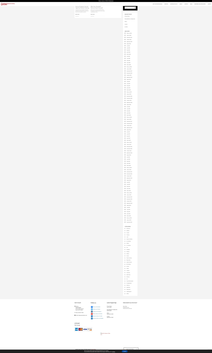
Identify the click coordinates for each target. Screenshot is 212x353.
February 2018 (129, 117)
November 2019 (129, 73)
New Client (125, 306)
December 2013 (129, 222)
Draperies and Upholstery (200, 3)
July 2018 (128, 106)
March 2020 (129, 64)
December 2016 (129, 146)
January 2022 (129, 35)
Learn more (77, 14)
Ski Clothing (128, 264)
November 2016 (129, 148)
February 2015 (129, 192)
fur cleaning (128, 245)
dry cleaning (128, 241)
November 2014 (129, 199)
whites (127, 293)
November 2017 (129, 123)
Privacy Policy (127, 16)
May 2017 (128, 136)
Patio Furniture (129, 257)
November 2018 (129, 98)
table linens (128, 274)
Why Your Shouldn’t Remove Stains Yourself (97, 7)
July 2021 (128, 45)
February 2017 (129, 142)
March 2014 (129, 215)
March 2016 (129, 165)
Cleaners (127, 234)
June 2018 (128, 108)
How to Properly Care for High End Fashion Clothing (82, 7)
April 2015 (128, 188)
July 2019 (128, 81)
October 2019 (129, 75)
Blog (191, 3)
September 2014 (129, 203)
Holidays (127, 251)
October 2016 (129, 150)
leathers (127, 253)
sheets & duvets (129, 262)
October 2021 (129, 39)
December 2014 (129, 196)
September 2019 (129, 77)
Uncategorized (128, 283)
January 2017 (129, 144)
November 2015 (129, 173)
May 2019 (128, 85)
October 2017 (129, 125)
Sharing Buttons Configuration (130, 18)
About (181, 3)
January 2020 (129, 68)
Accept (124, 351)
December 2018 (129, 96)
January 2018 (129, 119)
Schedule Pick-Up (173, 3)
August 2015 (129, 180)
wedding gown (128, 291)
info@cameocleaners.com (82, 315)
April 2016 (128, 163)
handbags (128, 249)
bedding (127, 230)
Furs (127, 247)
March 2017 (129, 140)
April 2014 (128, 213)
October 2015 (129, 175)
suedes (127, 268)
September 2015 (129, 178)
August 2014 (129, 205)
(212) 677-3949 (80, 312)
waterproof (128, 289)
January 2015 (129, 194)
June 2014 (128, 209)
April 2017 (128, 138)
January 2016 (129, 169)
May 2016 (128, 161)
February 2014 (129, 217)
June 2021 (128, 47)
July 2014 (128, 207)
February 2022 (129, 33)
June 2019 (128, 83)
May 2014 (128, 211)
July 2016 (128, 157)
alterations (128, 228)
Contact (186, 3)
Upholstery (128, 287)
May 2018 (128, 110)
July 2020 (128, 56)
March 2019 (129, 89)
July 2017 (128, 131)
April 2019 (128, 87)
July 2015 (128, 182)
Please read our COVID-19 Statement (106, 0)
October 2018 (129, 100)
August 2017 (129, 129)
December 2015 (129, 171)
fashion (127, 243)
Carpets (209, 3)
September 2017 (129, 127)
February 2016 (129, 167)
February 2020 (129, 66)
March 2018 (129, 115)
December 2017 (129, 121)
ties (127, 278)
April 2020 (128, 62)
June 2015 (128, 184)
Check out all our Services (127, 308)
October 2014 (129, 201)
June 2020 (128, 58)
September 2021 (129, 41)
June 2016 (128, 159)
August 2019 (129, 79)
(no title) (126, 26)
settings (113, 351)
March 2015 (129, 190)
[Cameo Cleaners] (8, 4)
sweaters (127, 270)
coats (127, 236)
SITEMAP (77, 323)
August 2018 (129, 104)
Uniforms (128, 285)
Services (166, 3)
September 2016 (129, 152)
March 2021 (129, 54)
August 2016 (129, 154)
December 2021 (129, 37)
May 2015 (128, 186)
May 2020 (128, 60)
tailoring (127, 276)
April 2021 (128, 52)
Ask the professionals (157, 3)
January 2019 (129, 94)
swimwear (128, 272)
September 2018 (129, 102)
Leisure (127, 255)
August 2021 (129, 43)
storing (127, 266)
